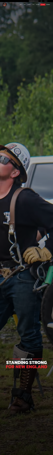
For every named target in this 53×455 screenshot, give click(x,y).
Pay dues (42, 4)
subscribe (37, 4)
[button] (21, 4)
